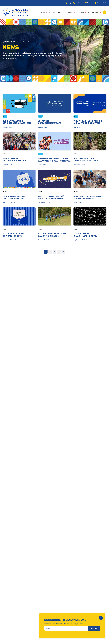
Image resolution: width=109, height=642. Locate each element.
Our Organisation (93, 12)
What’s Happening (55, 12)
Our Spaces (69, 12)
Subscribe (94, 628)
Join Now (42, 12)
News (5, 154)
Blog (4, 116)
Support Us (80, 12)
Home (7, 42)
